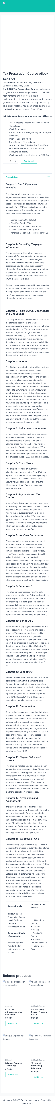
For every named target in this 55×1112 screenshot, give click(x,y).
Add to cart (29, 161)
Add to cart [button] (13, 1023)
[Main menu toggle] (49, 6)
